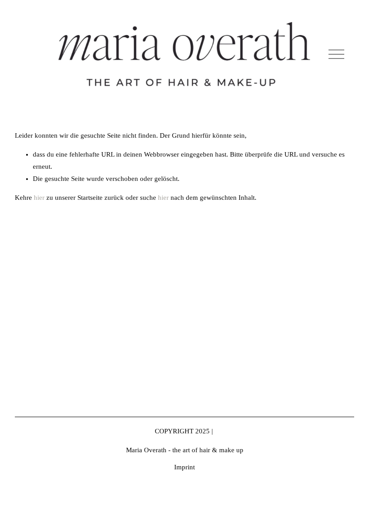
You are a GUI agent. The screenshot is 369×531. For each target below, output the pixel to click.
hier (39, 197)
